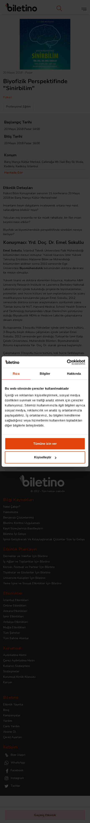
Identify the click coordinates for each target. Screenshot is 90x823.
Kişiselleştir (42, 457)
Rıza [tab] (16, 373)
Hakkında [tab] (74, 373)
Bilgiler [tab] (45, 373)
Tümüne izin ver (45, 443)
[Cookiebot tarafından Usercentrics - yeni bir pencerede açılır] (67, 362)
